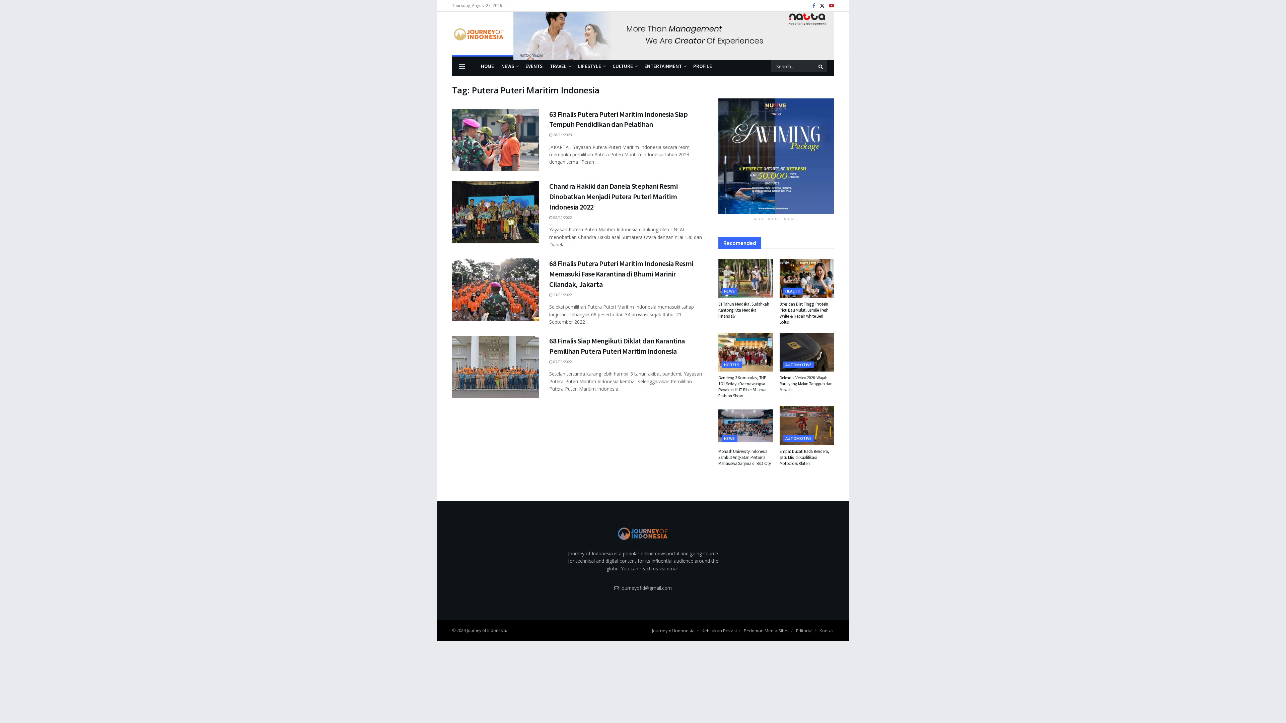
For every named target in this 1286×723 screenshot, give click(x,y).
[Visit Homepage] (478, 33)
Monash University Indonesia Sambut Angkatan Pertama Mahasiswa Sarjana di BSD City (744, 457)
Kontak (826, 631)
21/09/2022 (562, 294)
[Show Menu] (462, 66)
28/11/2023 (562, 134)
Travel (558, 66)
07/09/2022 (562, 361)
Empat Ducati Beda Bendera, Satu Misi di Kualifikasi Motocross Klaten (804, 457)
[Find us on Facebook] (813, 6)
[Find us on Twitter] (822, 6)
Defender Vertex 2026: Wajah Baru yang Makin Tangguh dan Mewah (806, 384)
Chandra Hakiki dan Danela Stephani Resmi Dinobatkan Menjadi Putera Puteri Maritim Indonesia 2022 (613, 196)
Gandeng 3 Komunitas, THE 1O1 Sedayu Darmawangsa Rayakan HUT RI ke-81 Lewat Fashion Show (743, 387)
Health (793, 291)
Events (534, 66)
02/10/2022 (562, 217)
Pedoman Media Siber (766, 631)
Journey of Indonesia (673, 631)
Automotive (798, 364)
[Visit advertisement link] (673, 33)
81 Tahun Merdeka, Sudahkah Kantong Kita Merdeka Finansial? (743, 310)
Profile (702, 66)
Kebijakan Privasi (719, 631)
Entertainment (663, 66)
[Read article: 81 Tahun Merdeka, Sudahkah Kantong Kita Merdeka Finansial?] (745, 278)
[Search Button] (821, 66)
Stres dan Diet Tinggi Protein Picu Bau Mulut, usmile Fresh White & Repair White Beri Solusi (804, 313)
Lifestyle (589, 66)
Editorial (804, 631)
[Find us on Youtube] (831, 6)
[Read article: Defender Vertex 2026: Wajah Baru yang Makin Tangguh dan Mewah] (807, 352)
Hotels (732, 364)
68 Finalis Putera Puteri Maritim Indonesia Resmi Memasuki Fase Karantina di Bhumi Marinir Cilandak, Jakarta (621, 274)
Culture (623, 66)
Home (487, 66)
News (507, 66)
